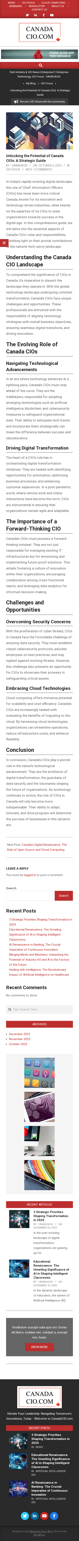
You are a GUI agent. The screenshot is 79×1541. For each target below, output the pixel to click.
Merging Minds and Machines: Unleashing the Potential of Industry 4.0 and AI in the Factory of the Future (39, 959)
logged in (30, 875)
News (39, 1447)
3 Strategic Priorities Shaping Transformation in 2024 (50, 1216)
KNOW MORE (39, 1347)
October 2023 (18, 1044)
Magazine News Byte (41, 1531)
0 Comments (43, 169)
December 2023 (19, 1034)
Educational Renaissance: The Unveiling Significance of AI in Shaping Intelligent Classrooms (35, 934)
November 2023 (19, 1039)
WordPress (39, 1534)
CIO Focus (13, 169)
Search (11, 888)
